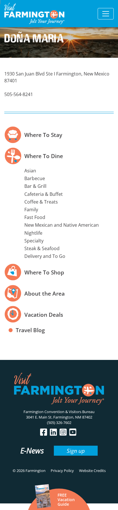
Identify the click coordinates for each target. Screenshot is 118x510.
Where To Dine (43, 156)
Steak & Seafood (42, 248)
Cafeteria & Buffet (43, 194)
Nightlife (33, 233)
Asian (30, 171)
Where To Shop (44, 272)
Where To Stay (43, 135)
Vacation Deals (43, 314)
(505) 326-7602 (59, 422)
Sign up (76, 451)
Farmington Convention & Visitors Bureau (59, 411)
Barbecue (34, 178)
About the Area (44, 293)
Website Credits (92, 470)
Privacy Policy (62, 470)
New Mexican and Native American (61, 225)
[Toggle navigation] (106, 13)
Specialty (34, 241)
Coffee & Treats (41, 202)
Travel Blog (30, 330)
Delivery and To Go (44, 256)
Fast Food (34, 217)
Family (31, 209)
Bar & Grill (35, 186)
